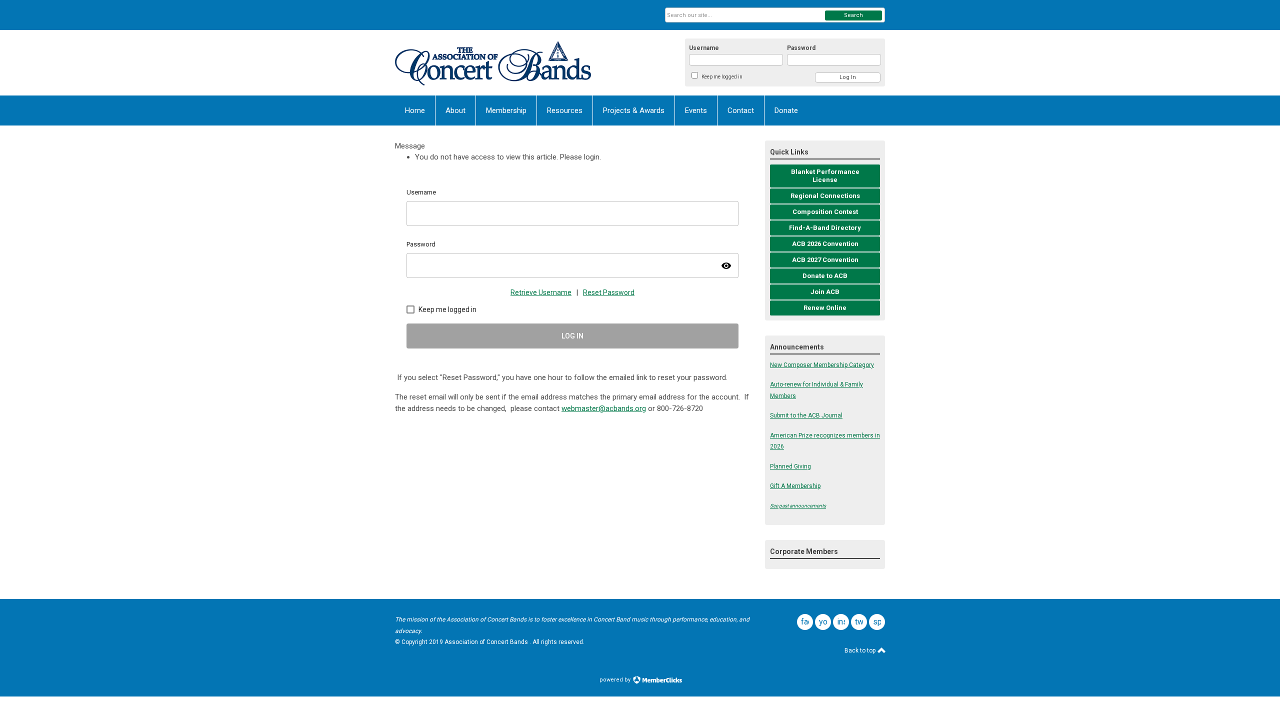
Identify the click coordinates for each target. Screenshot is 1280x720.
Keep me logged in (722, 77)
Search (853, 15)
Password (801, 48)
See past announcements (798, 505)
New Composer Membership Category (822, 365)
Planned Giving (790, 466)
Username (704, 48)
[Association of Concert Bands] (493, 63)
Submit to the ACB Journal (806, 415)
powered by (616, 679)
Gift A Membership (795, 486)
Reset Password (608, 292)
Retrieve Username (541, 292)
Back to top (860, 650)
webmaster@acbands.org (604, 408)
